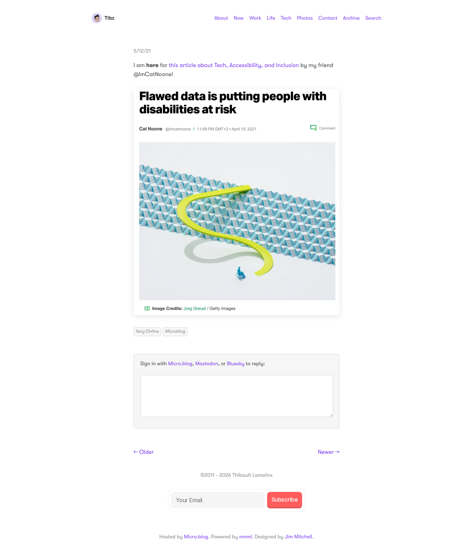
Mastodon (206, 363)
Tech (286, 18)
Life (271, 18)
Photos (305, 18)
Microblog (175, 331)
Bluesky (235, 363)
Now (239, 18)
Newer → (328, 452)
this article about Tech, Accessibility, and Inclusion (234, 65)
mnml (245, 537)
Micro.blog (180, 363)
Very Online (147, 331)
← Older (144, 452)
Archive (351, 18)
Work (255, 18)
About (221, 18)
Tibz (110, 18)
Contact (327, 18)
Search (373, 18)
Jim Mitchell (298, 537)
